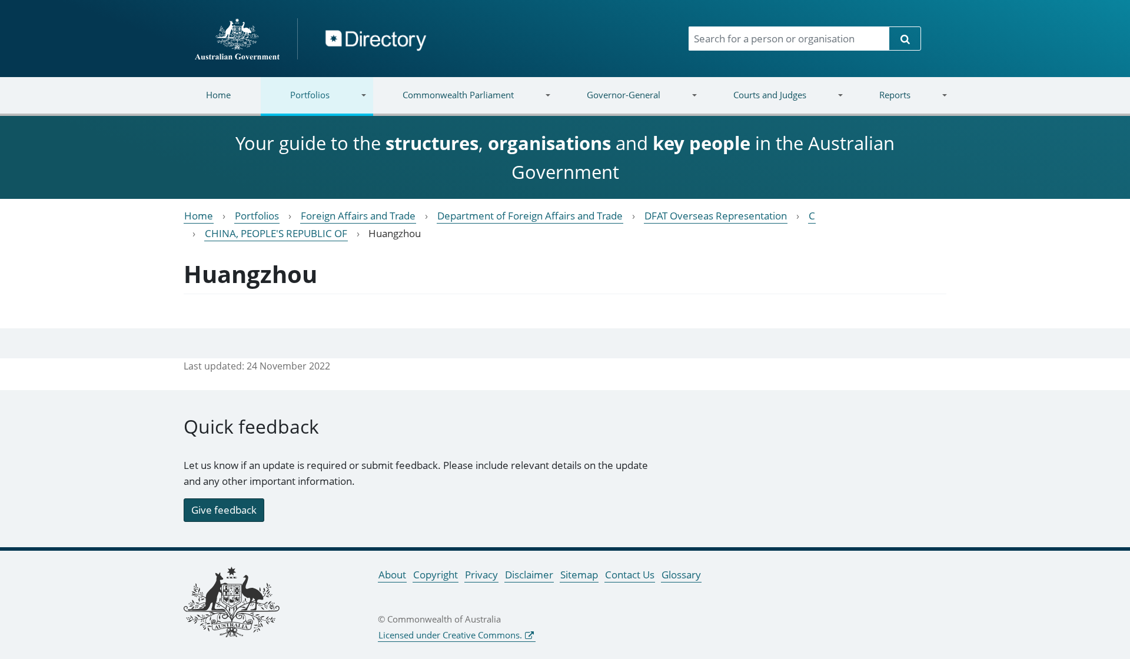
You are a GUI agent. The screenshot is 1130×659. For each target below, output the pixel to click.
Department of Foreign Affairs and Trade (530, 215)
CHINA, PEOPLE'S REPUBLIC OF (276, 233)
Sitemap (579, 574)
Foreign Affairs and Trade (358, 215)
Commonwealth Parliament (443, 102)
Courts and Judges (754, 102)
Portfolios (295, 102)
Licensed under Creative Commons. (450, 635)
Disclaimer (529, 574)
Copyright (435, 574)
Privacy (481, 574)
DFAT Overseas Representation (715, 215)
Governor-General (608, 102)
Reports (879, 102)
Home (218, 95)
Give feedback (224, 510)
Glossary (681, 574)
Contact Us (629, 574)
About (392, 574)
